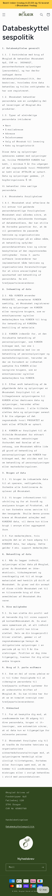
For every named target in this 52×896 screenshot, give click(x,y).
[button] (3, 14)
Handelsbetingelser (17, 820)
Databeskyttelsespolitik (20, 826)
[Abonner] (42, 867)
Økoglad (22, 891)
